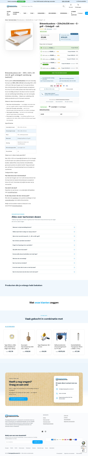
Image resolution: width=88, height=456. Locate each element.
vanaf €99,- (21, 1)
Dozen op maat (9, 13)
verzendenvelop (9, 200)
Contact (80, 13)
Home (6, 20)
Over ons (66, 415)
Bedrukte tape (40, 448)
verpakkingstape (12, 192)
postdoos (15, 198)
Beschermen (52, 13)
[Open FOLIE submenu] (34, 13)
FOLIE (31, 13)
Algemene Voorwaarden (69, 421)
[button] (59, 47)
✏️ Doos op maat (69, 89)
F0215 (16, 448)
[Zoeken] (63, 6)
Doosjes (7, 448)
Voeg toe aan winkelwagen (59, 72)
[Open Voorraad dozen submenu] (20, 13)
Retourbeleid (79, 453)
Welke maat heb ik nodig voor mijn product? (24, 231)
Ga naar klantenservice (17, 399)
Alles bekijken (10, 326)
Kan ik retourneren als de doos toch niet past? (25, 272)
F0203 (11, 448)
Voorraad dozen (16, 13)
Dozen (46, 448)
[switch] (83, 451)
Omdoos (34, 448)
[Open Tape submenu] (27, 13)
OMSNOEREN (41, 13)
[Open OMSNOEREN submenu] (45, 13)
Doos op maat (46, 419)
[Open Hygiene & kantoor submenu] (77, 13)
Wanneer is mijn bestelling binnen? (22, 227)
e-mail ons (56, 94)
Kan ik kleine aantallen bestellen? (22, 240)
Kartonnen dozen (12, 20)
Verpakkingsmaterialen (48, 423)
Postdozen (28, 448)
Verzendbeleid (67, 419)
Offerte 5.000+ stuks (50, 89)
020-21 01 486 (65, 1)
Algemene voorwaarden (69, 453)
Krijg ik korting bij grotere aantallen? (22, 245)
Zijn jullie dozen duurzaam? (20, 249)
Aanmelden (37, 442)
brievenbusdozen (17, 206)
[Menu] (86, 441)
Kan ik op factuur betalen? (20, 263)
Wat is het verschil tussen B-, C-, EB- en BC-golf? (26, 236)
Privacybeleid (59, 453)
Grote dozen (21, 448)
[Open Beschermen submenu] (57, 13)
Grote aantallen (82, 1)
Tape (24, 13)
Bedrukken (52, 448)
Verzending (63, 13)
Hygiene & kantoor (74, 13)
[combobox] (43, 6)
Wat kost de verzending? (19, 258)
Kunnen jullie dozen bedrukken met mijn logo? (25, 254)
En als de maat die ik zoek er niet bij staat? (24, 267)
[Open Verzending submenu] (68, 13)
